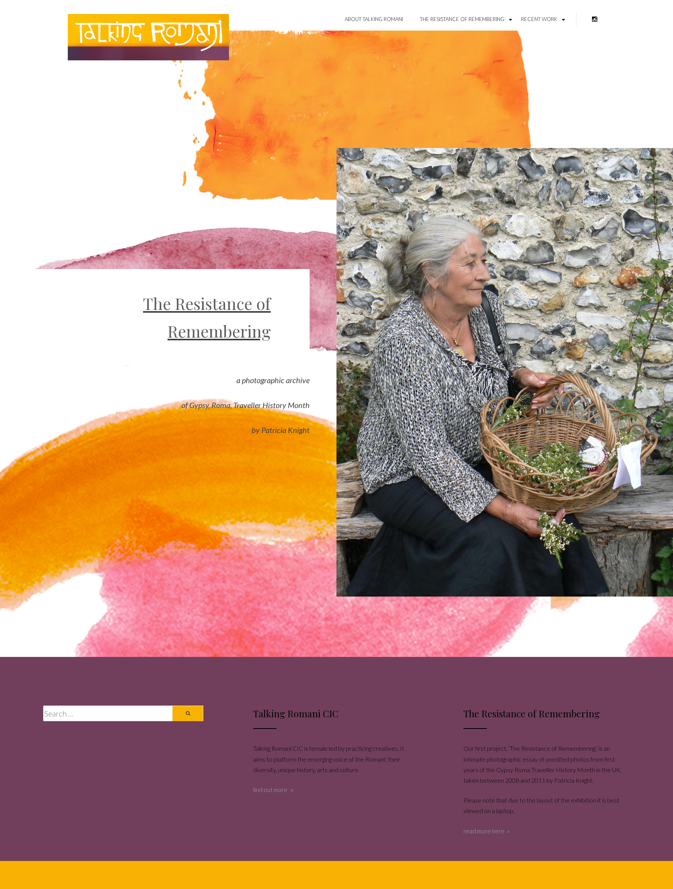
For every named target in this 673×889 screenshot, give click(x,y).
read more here (483, 830)
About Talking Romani (374, 19)
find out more (270, 789)
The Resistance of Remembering (462, 19)
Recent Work (539, 19)
